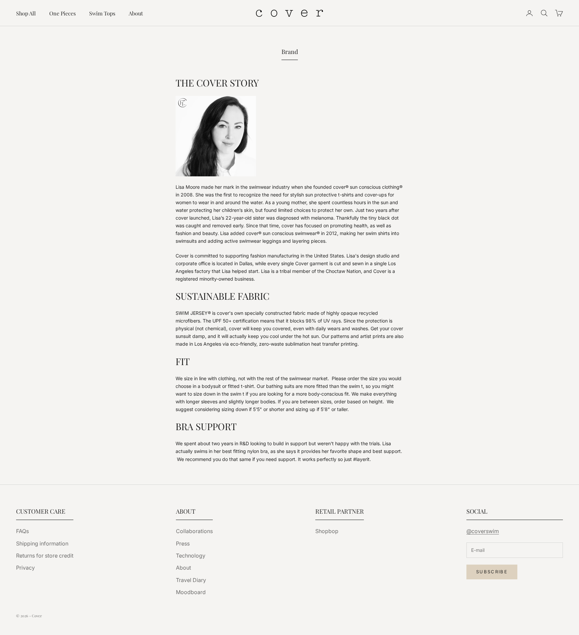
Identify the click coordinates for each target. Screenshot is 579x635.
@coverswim (482, 531)
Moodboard (191, 592)
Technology (190, 555)
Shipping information (42, 543)
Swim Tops (102, 13)
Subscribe (492, 571)
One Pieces (62, 13)
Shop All (26, 13)
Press (183, 543)
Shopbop (326, 531)
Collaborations (194, 531)
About (136, 13)
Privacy (25, 567)
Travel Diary (191, 580)
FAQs (22, 531)
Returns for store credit (44, 555)
